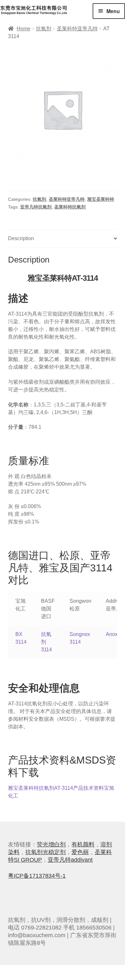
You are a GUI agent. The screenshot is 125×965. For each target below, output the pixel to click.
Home (23, 28)
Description (21, 238)
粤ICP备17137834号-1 (37, 876)
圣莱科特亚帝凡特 (77, 28)
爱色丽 (80, 852)
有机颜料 (83, 844)
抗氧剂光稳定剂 (45, 852)
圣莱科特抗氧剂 (70, 206)
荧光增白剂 (51, 844)
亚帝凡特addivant (70, 860)
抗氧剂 (43, 28)
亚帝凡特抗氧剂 (36, 206)
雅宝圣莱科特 (100, 199)
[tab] (62, 239)
